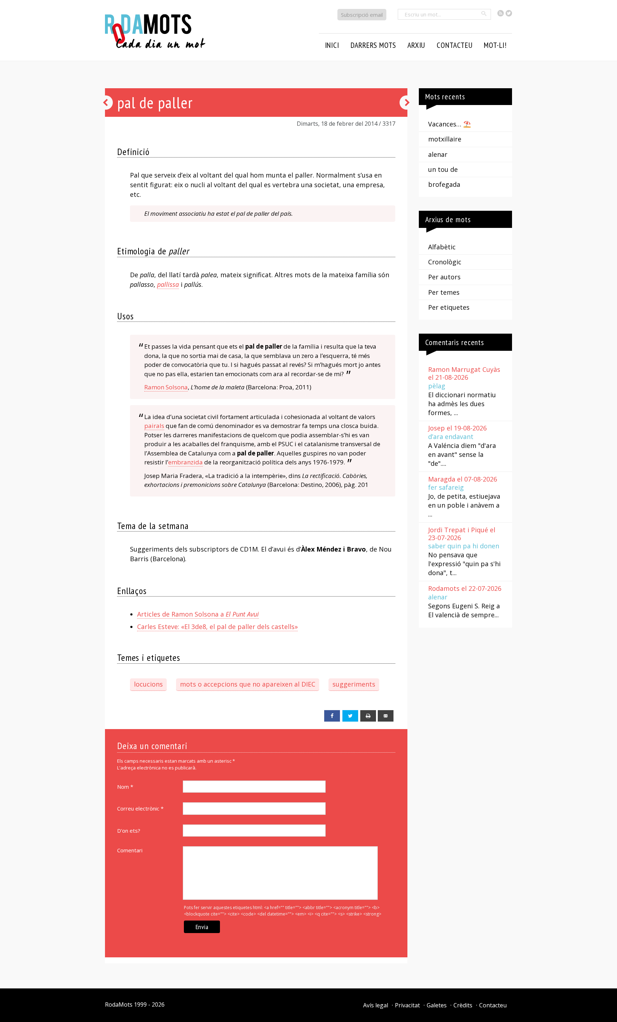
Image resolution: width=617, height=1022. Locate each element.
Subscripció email (362, 14)
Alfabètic (442, 247)
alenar (437, 154)
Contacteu (493, 1005)
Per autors (444, 277)
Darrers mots (373, 45)
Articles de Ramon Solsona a (198, 614)
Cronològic (444, 262)
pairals (154, 426)
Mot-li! (495, 45)
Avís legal (375, 1005)
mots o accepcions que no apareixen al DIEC (247, 684)
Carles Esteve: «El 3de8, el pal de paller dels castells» (217, 626)
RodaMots (118, 1004)
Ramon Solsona (166, 387)
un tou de (443, 169)
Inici (332, 45)
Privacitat (407, 1005)
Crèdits (462, 1005)
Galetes (437, 1005)
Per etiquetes (449, 307)
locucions (148, 684)
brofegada (444, 184)
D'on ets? (128, 830)
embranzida (185, 462)
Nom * (125, 786)
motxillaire (444, 139)
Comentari (129, 850)
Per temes (444, 292)
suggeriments (353, 684)
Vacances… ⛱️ (449, 124)
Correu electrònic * (140, 808)
